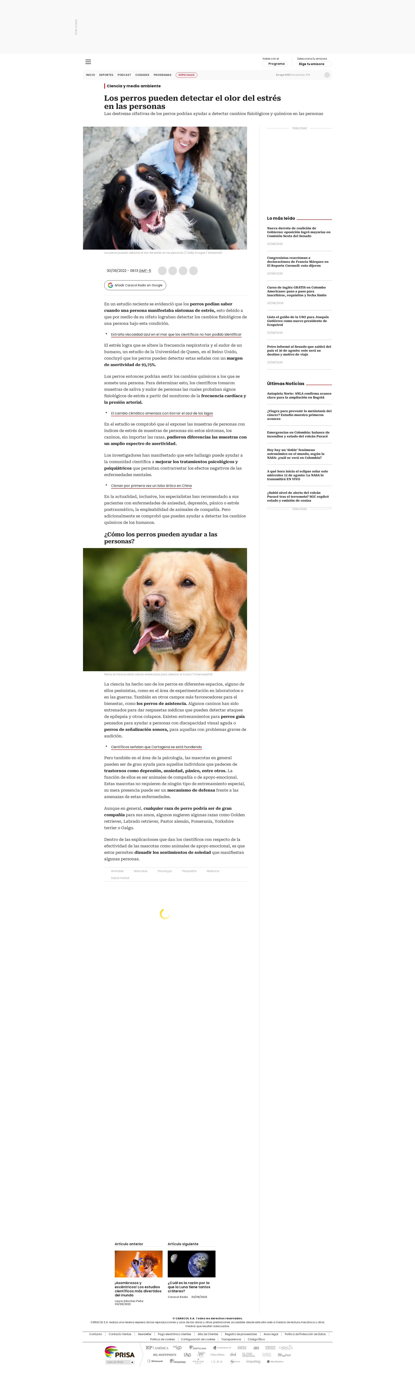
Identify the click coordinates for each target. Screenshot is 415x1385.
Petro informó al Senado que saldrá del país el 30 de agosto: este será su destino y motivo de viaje (299, 350)
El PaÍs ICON (215, 1360)
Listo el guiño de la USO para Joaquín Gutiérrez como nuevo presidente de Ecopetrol (298, 321)
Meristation (274, 1360)
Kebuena (283, 1354)
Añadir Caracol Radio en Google (139, 285)
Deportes (106, 75)
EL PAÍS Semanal (247, 1354)
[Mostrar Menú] (88, 62)
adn (270, 1347)
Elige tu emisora (311, 64)
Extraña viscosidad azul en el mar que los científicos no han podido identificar (176, 334)
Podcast (124, 75)
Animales (117, 871)
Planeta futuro (266, 1354)
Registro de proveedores (241, 1334)
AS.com (255, 1347)
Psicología (165, 871)
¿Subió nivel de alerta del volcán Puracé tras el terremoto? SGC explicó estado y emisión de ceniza (298, 496)
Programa (276, 64)
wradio (199, 1354)
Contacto (95, 1334)
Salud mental (120, 878)
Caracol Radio (207, 62)
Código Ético (256, 1339)
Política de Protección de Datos (305, 1334)
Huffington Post (163, 1354)
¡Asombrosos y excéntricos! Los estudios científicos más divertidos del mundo (138, 1289)
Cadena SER (240, 1347)
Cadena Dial (232, 1354)
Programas (162, 75)
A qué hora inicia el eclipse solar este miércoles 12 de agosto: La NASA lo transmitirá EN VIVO (297, 475)
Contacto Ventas (120, 1334)
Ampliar (238, 135)
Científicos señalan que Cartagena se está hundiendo (156, 746)
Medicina (213, 871)
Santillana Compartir (220, 1347)
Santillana (196, 1347)
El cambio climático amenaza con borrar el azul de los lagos (162, 413)
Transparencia (231, 1339)
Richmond (155, 1360)
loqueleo (253, 1360)
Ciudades (142, 75)
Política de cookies (162, 1339)
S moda (234, 1360)
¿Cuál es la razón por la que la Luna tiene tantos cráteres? (189, 1287)
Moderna (176, 1360)
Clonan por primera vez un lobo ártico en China (151, 485)
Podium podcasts (197, 1360)
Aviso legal (271, 1334)
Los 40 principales (176, 1347)
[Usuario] (327, 75)
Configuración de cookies (198, 1339)
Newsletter (318, 75)
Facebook (162, 270)
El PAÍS (156, 1347)
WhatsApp (193, 270)
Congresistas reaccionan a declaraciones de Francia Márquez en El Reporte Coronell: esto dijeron (298, 261)
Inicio (90, 75)
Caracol (285, 1347)
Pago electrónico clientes (174, 1334)
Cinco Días (216, 1354)
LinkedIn (183, 270)
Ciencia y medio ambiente (134, 86)
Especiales (187, 75)
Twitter (172, 270)
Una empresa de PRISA (119, 1351)
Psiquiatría (189, 871)
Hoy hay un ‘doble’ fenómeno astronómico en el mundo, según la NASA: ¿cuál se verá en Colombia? (295, 453)
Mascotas (140, 871)
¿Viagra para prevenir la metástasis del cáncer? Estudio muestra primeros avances (299, 415)
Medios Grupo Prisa (119, 1362)
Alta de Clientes (208, 1334)
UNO (185, 1354)
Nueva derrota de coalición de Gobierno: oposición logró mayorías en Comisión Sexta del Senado (298, 232)
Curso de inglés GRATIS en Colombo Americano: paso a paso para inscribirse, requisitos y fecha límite (297, 291)
